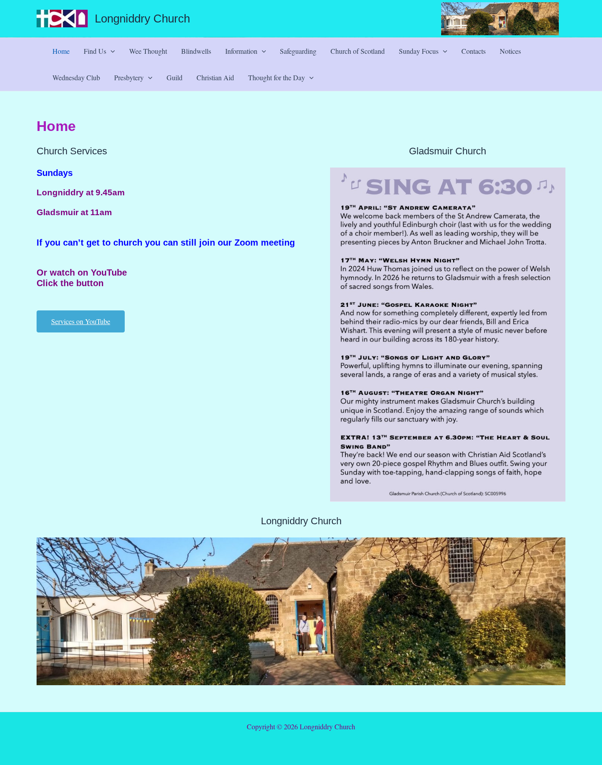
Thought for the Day (276, 77)
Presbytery (129, 77)
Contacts (473, 51)
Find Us (95, 51)
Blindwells (196, 51)
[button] (110, 51)
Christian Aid (215, 77)
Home (61, 51)
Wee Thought (148, 51)
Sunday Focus (418, 51)
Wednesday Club (76, 77)
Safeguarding (298, 51)
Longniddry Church (142, 18)
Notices (510, 51)
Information (241, 51)
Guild (174, 77)
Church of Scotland (358, 51)
